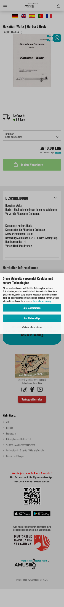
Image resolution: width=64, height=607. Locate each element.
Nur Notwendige (32, 318)
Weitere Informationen (32, 327)
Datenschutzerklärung (42, 301)
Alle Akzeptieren (32, 308)
